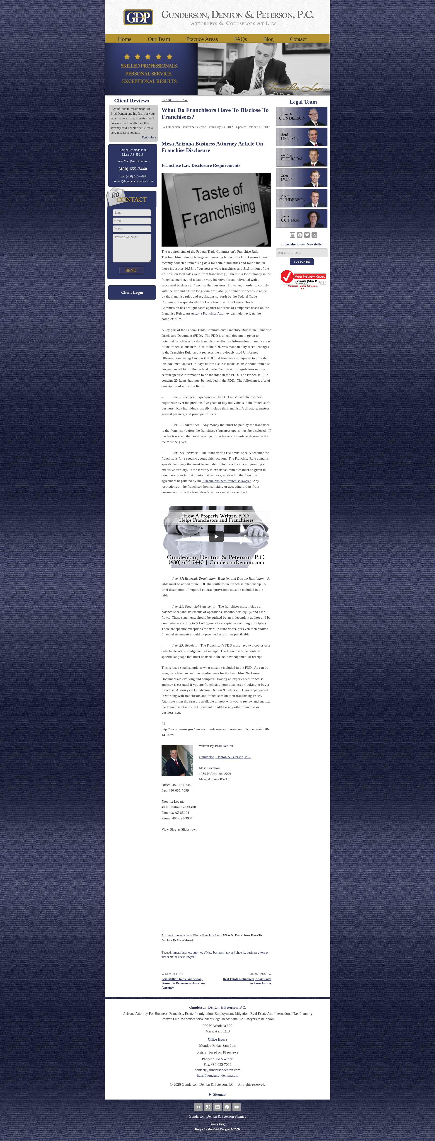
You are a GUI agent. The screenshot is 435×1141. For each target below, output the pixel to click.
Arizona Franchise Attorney (210, 313)
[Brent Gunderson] (303, 117)
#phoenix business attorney (251, 952)
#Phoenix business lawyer (178, 957)
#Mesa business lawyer (218, 952)
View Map (122, 161)
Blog (268, 39)
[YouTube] (236, 1107)
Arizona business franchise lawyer (226, 481)
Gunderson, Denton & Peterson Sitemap (217, 1116)
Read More (149, 137)
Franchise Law (175, 100)
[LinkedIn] (292, 235)
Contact (298, 39)
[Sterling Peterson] (303, 158)
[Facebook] (299, 235)
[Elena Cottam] (303, 219)
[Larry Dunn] (303, 178)
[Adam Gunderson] (303, 199)
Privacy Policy (218, 1124)
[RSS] (314, 235)
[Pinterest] (227, 1107)
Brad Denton (224, 746)
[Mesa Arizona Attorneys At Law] (218, 17)
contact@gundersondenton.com (133, 181)
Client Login (132, 292)
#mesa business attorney (188, 952)
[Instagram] (208, 1107)
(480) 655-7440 (132, 168)
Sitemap (219, 1094)
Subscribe (302, 261)
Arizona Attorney (172, 935)
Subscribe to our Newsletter (301, 244)
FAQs (240, 39)
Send (131, 270)
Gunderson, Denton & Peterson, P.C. (225, 757)
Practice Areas (202, 39)
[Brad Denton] (303, 138)
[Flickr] (198, 1107)
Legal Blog (192, 935)
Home (124, 39)
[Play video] (216, 536)
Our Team (159, 39)
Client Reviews (131, 101)
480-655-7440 (223, 1059)
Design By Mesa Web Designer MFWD (217, 1129)
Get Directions (140, 161)
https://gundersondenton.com (217, 1075)
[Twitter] (307, 235)
